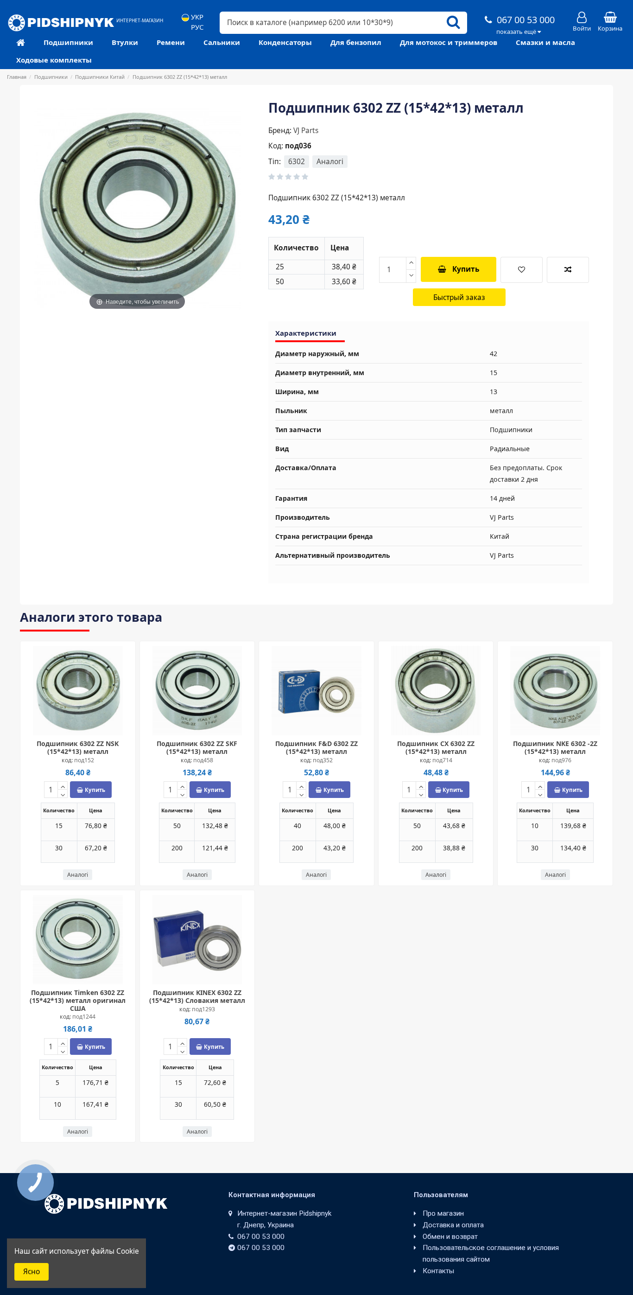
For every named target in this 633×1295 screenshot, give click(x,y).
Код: (275, 146)
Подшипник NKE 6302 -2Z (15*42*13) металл (555, 747)
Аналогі (329, 161)
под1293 (203, 1009)
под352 (323, 760)
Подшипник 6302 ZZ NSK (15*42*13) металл (78, 747)
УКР (196, 17)
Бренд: (279, 130)
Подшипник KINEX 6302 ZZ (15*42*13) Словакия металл (197, 996)
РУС (196, 27)
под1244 (83, 1017)
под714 (442, 760)
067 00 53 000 (524, 19)
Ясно (31, 1271)
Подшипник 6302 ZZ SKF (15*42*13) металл (197, 747)
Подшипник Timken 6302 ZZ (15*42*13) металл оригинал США (78, 1000)
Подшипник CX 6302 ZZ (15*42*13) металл (436, 747)
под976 (561, 760)
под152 (84, 760)
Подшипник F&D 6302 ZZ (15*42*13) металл (316, 747)
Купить (465, 269)
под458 (203, 760)
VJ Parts (305, 130)
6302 (296, 161)
